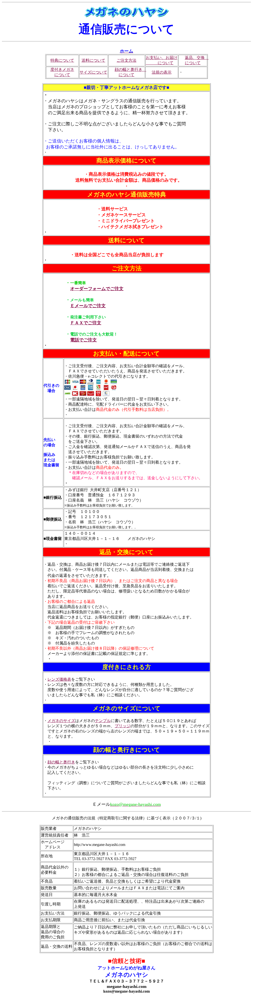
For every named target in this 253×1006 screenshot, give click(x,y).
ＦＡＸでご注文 (85, 322)
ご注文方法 (126, 60)
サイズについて (93, 72)
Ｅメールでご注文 (88, 305)
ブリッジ (122, 726)
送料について (93, 60)
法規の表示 (161, 72)
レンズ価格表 (59, 679)
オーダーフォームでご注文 (97, 288)
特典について (62, 60)
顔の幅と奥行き (61, 762)
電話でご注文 (83, 339)
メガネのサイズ (61, 721)
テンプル (103, 721)
